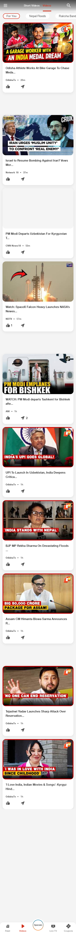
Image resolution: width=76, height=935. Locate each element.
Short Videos (32, 5)
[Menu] (5, 5)
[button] (38, 58)
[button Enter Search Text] (68, 5)
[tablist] (38, 16)
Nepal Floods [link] (37, 16)
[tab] (11, 16)
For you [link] (11, 16)
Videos (47, 5)
